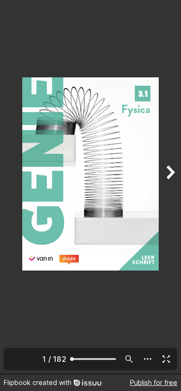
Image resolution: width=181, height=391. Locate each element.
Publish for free (153, 382)
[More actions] (147, 359)
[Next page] (170, 187)
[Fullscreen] (166, 359)
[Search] (129, 359)
